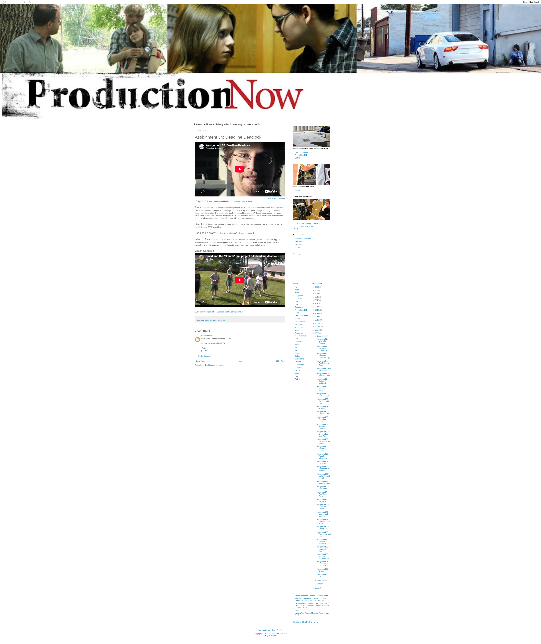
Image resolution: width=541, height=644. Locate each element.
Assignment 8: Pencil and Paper (322, 388)
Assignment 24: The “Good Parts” (323, 494)
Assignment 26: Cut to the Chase (323, 507)
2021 (317, 294)
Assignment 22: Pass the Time (323, 482)
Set (296, 347)
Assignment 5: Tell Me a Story (324, 369)
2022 (317, 290)
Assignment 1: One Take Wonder (322, 341)
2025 (317, 287)
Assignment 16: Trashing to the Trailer (323, 441)
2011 (317, 317)
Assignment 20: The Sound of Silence (323, 469)
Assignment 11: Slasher (322, 407)
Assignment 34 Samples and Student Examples (223, 312)
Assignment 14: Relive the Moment (323, 427)
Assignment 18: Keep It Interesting (323, 456)
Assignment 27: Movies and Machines (323, 514)
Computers (299, 296)
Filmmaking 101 (206, 320)
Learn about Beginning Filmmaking (307, 224)
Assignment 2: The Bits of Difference (322, 348)
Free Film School (219, 320)
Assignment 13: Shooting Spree (323, 419)
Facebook (298, 244)
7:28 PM (204, 351)
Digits (297, 610)
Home (240, 361)
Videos (297, 373)
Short (297, 353)
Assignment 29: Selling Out (323, 528)
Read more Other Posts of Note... (305, 622)
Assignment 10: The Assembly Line (323, 401)
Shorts (297, 190)
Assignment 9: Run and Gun (323, 395)
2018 (317, 297)
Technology (299, 365)
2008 (317, 327)
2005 (317, 588)
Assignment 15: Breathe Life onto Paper (323, 434)
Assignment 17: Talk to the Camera (323, 449)
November (321, 580)
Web (296, 376)
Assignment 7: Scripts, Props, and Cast (323, 381)
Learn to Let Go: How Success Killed (234, 240)
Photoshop (299, 333)
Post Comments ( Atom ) (214, 365)
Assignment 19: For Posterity (323, 462)
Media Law (299, 327)
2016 (317, 300)
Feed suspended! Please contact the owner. (311, 595)
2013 (317, 310)
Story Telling (299, 359)
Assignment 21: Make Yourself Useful (323, 476)
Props (297, 344)
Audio (297, 293)
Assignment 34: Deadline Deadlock (323, 564)
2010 (317, 320)
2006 (317, 333)
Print (296, 339)
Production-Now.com (303, 239)
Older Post (280, 361)
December (321, 336)
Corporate (298, 298)
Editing (297, 301)
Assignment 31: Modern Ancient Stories (323, 542)
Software (298, 356)
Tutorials (298, 370)
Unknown (205, 335)
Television (298, 368)
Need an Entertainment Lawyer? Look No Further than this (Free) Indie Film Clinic (310, 599)
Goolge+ (298, 247)
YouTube (298, 242)
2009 (317, 323)
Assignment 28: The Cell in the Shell (323, 522)
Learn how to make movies (304, 226)
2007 (317, 330)
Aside (297, 290)
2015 (317, 303)
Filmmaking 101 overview (275, 198)
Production (299, 342)
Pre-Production (300, 336)
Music (297, 330)
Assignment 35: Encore (323, 570)
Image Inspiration (301, 321)
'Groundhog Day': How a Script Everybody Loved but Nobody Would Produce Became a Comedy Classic (312, 605)
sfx (296, 350)
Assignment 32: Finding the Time (323, 549)
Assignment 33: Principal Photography (323, 556)
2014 (317, 307)
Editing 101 (299, 158)
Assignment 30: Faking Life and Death (324, 534)
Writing (297, 379)
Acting (297, 287)
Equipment (299, 307)
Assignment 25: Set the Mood (323, 500)
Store (296, 228)
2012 (317, 313)
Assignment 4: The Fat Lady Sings (323, 363)
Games (297, 319)
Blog (274, 630)
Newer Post (200, 361)
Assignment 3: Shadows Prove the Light (323, 356)
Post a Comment (204, 356)
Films (297, 313)
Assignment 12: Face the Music (323, 413)
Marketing (298, 324)
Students (298, 362)
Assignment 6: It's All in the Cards (324, 375)
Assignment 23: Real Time (323, 488)
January (320, 584)
